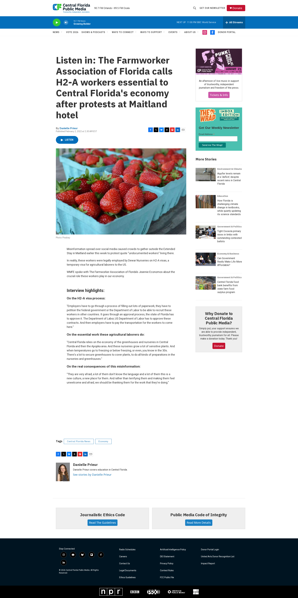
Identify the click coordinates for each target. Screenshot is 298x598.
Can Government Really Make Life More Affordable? (229, 262)
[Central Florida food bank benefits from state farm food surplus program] (206, 283)
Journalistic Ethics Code (102, 514)
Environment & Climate (229, 169)
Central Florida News (78, 441)
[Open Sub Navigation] (62, 32)
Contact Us (124, 563)
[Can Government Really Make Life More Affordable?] (206, 259)
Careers (123, 556)
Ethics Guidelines (127, 577)
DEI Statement (167, 556)
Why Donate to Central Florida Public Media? (219, 318)
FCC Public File (167, 577)
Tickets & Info (219, 95)
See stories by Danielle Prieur (92, 474)
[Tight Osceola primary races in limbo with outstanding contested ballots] (206, 232)
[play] (56, 22)
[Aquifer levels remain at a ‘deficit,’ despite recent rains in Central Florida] (206, 174)
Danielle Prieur (69, 128)
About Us (190, 32)
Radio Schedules (127, 549)
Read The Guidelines (102, 522)
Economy (103, 441)
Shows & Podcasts (93, 32)
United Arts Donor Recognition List (217, 556)
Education (222, 196)
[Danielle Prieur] (63, 472)
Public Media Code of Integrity (198, 514)
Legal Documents (127, 570)
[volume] (66, 22)
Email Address (206, 134)
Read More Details (199, 522)
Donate (237, 8)
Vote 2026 (72, 32)
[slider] (70, 22)
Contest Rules (167, 570)
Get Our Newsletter (212, 8)
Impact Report (208, 563)
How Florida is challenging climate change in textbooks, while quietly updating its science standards (229, 207)
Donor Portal (227, 32)
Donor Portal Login (210, 549)
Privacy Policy (166, 563)
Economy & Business (228, 253)
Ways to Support (151, 32)
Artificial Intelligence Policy (173, 549)
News (56, 32)
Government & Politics (229, 226)
